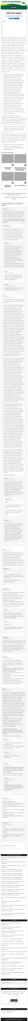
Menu (15, 7)
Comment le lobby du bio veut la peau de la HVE (12, 941)
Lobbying (8, 16)
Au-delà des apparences (8, 186)
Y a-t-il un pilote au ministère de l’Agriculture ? (12, 939)
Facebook (17, 18)
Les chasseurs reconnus (8, 168)
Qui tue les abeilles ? (20, 185)
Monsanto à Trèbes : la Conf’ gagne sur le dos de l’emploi (20, 169)
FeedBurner (17, 1002)
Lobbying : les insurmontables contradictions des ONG (14, 951)
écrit (14, 124)
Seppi (4, 208)
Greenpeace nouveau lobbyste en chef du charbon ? (14, 966)
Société (20, 16)
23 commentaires (18, 15)
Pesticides (13, 16)
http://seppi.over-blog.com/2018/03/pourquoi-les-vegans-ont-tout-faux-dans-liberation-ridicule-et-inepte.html (14, 220)
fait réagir (4, 120)
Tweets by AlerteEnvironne (8, 1011)
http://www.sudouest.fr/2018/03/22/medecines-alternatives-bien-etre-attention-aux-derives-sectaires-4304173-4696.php (13, 669)
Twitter (11, 18)
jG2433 (5, 243)
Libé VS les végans (14, 13)
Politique (17, 16)
